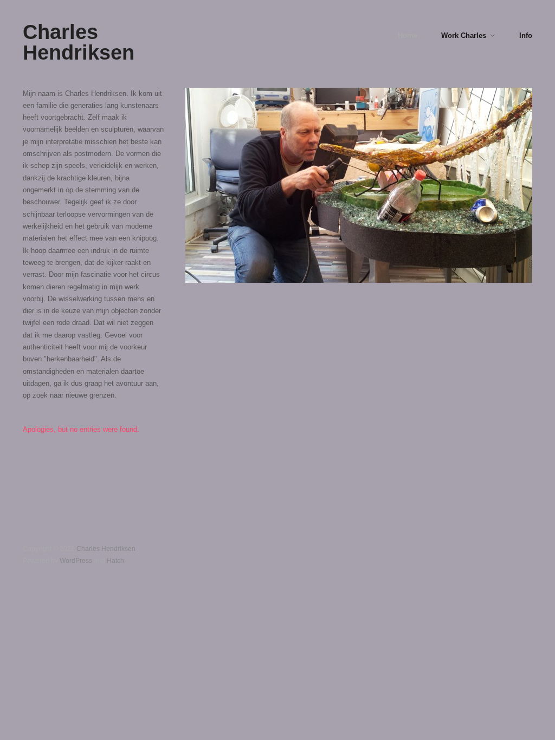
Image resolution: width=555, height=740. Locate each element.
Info (525, 36)
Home (407, 36)
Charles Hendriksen (78, 42)
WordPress (76, 560)
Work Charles (463, 36)
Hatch (115, 560)
